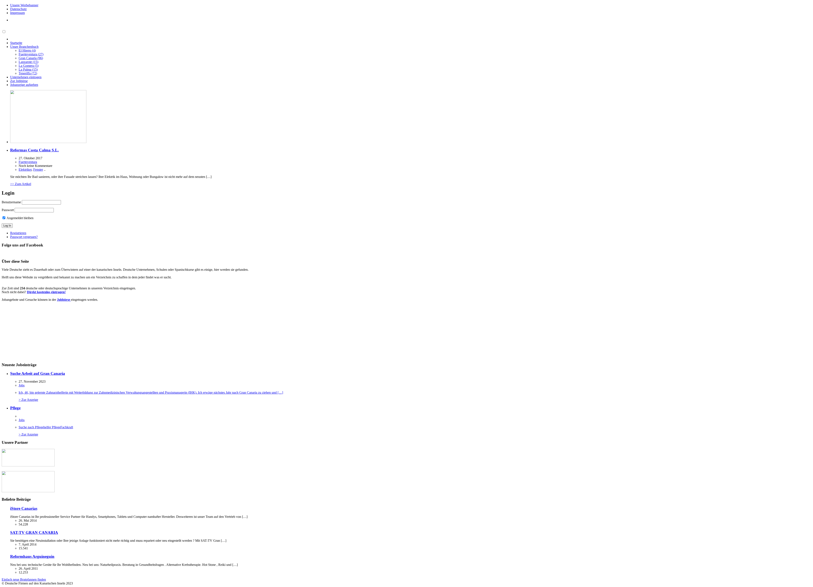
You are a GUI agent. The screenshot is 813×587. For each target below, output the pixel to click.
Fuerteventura (28, 162)
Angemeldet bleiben (19, 218)
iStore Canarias (23, 508)
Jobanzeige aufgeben (24, 85)
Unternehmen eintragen (25, 77)
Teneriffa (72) (28, 73)
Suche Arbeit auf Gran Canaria (37, 373)
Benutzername (11, 202)
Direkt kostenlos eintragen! (46, 292)
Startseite (16, 43)
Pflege (15, 408)
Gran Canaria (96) (31, 58)
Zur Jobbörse (19, 81)
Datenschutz (18, 9)
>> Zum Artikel (20, 184)
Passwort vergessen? (24, 237)
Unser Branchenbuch (24, 46)
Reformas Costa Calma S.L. (34, 150)
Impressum (17, 13)
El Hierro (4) (27, 50)
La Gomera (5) (29, 65)
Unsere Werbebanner (24, 5)
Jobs (22, 385)
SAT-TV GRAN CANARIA (34, 532)
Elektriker (25, 169)
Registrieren (18, 233)
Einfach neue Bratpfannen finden (24, 579)
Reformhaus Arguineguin (32, 556)
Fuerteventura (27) (31, 54)
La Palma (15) (28, 69)
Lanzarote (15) (28, 62)
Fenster (38, 169)
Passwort (8, 210)
